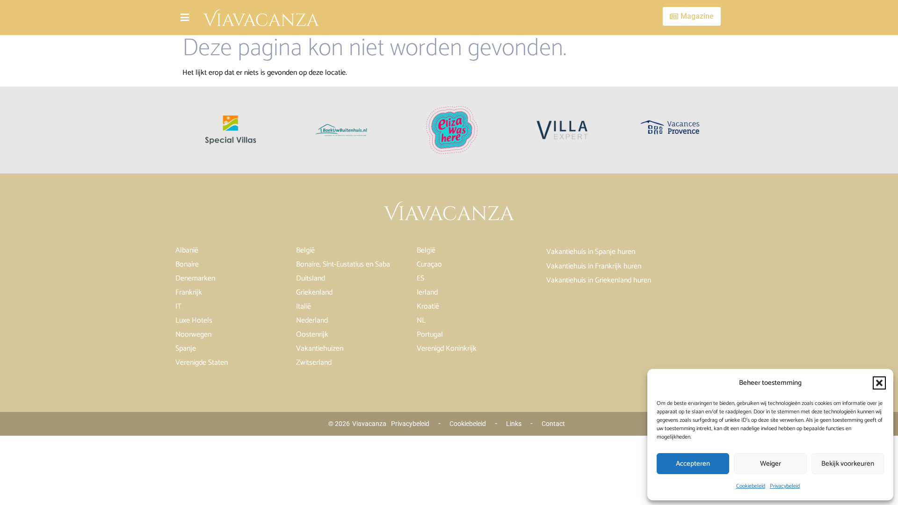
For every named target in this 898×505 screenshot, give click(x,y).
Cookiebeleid (750, 486)
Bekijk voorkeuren (847, 463)
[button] (879, 383)
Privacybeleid (785, 486)
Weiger (770, 463)
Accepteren (693, 463)
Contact (553, 423)
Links (513, 423)
